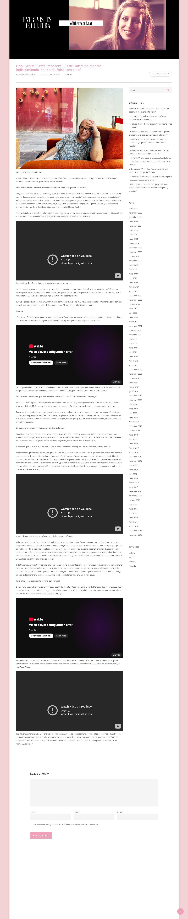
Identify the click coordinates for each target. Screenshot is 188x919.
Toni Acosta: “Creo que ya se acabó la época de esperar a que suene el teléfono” (149, 110)
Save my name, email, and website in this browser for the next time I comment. (65, 825)
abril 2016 (133, 513)
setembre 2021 (135, 334)
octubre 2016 (134, 500)
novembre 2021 (135, 330)
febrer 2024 (134, 243)
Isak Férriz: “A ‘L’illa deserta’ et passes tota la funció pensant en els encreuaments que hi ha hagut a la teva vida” (150, 161)
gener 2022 (133, 321)
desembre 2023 (135, 247)
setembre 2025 (135, 217)
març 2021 (133, 356)
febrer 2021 (134, 361)
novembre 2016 (135, 496)
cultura (68, 74)
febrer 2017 (134, 482)
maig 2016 (133, 509)
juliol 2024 (133, 230)
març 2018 (133, 443)
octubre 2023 (134, 256)
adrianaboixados (27, 74)
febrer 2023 (134, 287)
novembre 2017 (135, 461)
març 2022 (133, 317)
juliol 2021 (133, 339)
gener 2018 (133, 452)
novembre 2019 (135, 400)
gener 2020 (133, 391)
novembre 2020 (135, 374)
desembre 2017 (135, 456)
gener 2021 (133, 365)
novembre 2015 (135, 535)
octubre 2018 (134, 430)
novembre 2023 (135, 252)
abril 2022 (133, 313)
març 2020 (133, 382)
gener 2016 (133, 526)
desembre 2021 (135, 326)
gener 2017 (133, 487)
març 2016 (133, 517)
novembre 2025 (135, 213)
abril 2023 (133, 278)
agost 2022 (133, 308)
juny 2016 (133, 504)
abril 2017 (133, 474)
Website (120, 812)
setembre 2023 (135, 260)
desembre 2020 (135, 369)
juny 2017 (133, 465)
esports (132, 557)
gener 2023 (133, 291)
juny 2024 (133, 234)
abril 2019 (133, 413)
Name (33, 812)
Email (77, 812)
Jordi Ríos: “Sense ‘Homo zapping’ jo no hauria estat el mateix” (150, 125)
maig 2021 (133, 348)
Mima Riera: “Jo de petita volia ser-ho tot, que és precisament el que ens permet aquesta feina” (149, 133)
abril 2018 (133, 439)
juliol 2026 (133, 208)
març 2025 (133, 221)
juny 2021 (133, 343)
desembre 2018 (135, 426)
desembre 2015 (135, 530)
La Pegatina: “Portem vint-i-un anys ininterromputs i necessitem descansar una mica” (150, 178)
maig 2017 (133, 469)
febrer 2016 (134, 522)
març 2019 (133, 417)
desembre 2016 (135, 491)
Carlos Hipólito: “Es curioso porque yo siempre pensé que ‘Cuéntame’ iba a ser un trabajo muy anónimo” (148, 187)
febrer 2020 (134, 387)
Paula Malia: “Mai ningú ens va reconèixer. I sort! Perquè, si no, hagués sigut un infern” (149, 152)
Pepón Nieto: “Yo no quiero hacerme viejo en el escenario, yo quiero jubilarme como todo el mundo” (148, 142)
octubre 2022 (134, 304)
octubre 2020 (134, 378)
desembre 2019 (135, 395)
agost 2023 (133, 265)
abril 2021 (133, 352)
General (132, 561)
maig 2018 (133, 435)
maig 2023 (133, 274)
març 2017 (133, 478)
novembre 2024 (135, 226)
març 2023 (133, 282)
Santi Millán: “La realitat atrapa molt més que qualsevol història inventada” (147, 118)
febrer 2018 (134, 448)
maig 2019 (133, 408)
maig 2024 (133, 239)
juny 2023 (133, 269)
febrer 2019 (134, 422)
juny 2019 (133, 404)
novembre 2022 (135, 300)
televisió (132, 566)
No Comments (162, 73)
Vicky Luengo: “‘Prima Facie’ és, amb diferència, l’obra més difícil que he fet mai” (148, 170)
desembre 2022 (135, 295)
